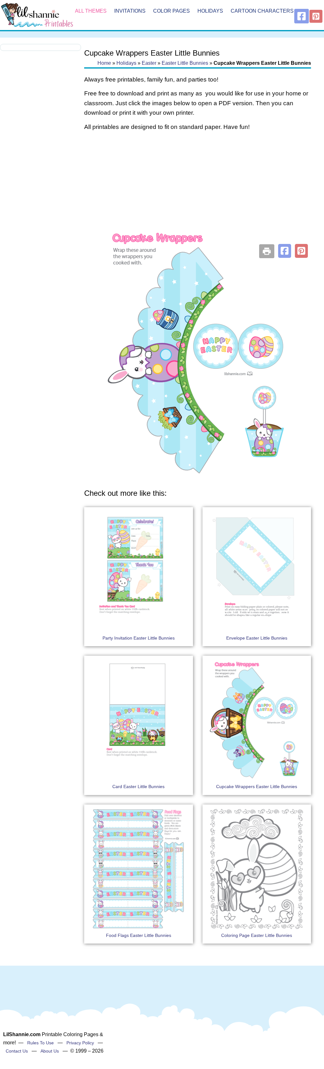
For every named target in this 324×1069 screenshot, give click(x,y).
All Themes (91, 11)
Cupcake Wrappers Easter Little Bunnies (256, 786)
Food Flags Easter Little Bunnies (138, 935)
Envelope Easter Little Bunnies (256, 638)
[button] (284, 251)
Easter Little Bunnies (185, 63)
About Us (49, 1051)
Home (104, 63)
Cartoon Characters (262, 11)
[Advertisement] (197, 187)
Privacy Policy (80, 1042)
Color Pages (171, 11)
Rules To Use (40, 1042)
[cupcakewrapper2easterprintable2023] (198, 475)
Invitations (130, 11)
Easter (149, 63)
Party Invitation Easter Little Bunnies (139, 638)
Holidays (210, 11)
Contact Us (17, 1051)
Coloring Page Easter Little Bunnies (256, 935)
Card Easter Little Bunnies (138, 786)
